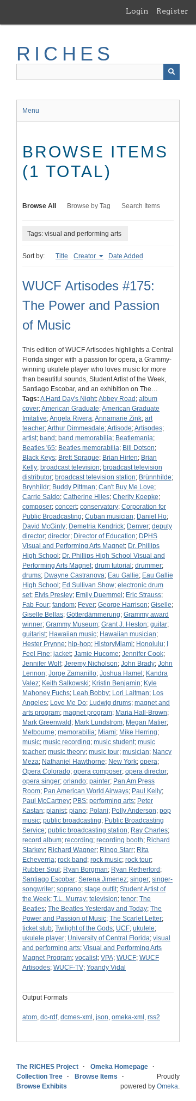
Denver (138, 526)
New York (122, 761)
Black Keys (38, 457)
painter (99, 781)
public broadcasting (72, 820)
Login (137, 11)
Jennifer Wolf (41, 663)
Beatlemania (134, 438)
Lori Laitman (130, 693)
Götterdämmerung (93, 614)
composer (37, 506)
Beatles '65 (38, 448)
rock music (106, 859)
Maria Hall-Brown (141, 712)
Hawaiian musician (128, 634)
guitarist (34, 634)
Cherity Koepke (135, 497)
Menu (30, 110)
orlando (74, 781)
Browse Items (96, 1076)
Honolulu (149, 644)
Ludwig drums (110, 703)
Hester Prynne (43, 644)
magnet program (87, 712)
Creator (85, 256)
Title (62, 256)
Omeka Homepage (119, 1066)
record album (42, 840)
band (47, 438)
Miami (107, 732)
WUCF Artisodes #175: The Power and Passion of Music (91, 305)
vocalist (86, 958)
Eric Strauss (143, 595)
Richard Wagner (72, 850)
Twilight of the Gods (84, 928)
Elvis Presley (53, 595)
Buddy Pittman (73, 487)
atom (29, 1017)
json (102, 1017)
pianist (56, 810)
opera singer (41, 781)
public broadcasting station (87, 830)
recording (79, 840)
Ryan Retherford (135, 869)
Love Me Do (68, 703)
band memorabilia (85, 438)
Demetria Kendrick (96, 526)
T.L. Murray (69, 899)
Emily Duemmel (99, 595)
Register (172, 11)
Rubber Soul (41, 869)
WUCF (126, 958)
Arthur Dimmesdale (76, 428)
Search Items (140, 206)
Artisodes (148, 428)
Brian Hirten (120, 457)
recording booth (119, 840)
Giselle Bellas (42, 614)
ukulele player (43, 938)
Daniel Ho (152, 516)
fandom (63, 605)
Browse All (39, 206)
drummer (148, 565)
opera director (146, 771)
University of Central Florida (109, 938)
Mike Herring (138, 732)
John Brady (138, 663)
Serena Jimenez (102, 879)
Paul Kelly (147, 791)
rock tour (138, 859)
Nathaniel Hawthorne (73, 761)
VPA (107, 958)
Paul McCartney (46, 801)
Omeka (167, 1086)
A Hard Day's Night (68, 399)
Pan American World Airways (86, 791)
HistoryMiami (113, 644)
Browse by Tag (89, 206)
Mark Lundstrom (98, 722)
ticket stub (37, 928)
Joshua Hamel (121, 673)
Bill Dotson (138, 448)
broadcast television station (95, 477)
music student (114, 742)
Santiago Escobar (48, 879)
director (59, 536)
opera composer (98, 771)
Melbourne (38, 732)
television (103, 899)
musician (135, 752)
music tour (104, 752)
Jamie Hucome (96, 654)
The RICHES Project (47, 1066)
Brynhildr (35, 487)
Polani (98, 810)
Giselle (161, 605)
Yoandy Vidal (106, 967)
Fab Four (35, 605)
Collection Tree (39, 1076)
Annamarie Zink (118, 418)
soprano (69, 889)
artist (29, 438)
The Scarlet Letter (135, 918)
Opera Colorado (46, 771)
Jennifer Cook (142, 654)
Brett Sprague (78, 457)
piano (77, 810)
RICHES (65, 53)
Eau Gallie (123, 575)
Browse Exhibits (41, 1086)
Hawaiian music (72, 634)
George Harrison (123, 605)
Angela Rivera (71, 418)
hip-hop (79, 644)
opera (148, 761)
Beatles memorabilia (88, 448)
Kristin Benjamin (116, 683)
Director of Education (105, 536)
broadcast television (70, 467)
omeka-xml (128, 1017)
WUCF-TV (68, 967)
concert (66, 506)
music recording (66, 742)
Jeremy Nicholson (91, 663)
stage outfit (100, 889)
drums (31, 575)
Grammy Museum (72, 624)
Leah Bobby (91, 693)
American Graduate (70, 408)
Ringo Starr (116, 850)
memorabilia (76, 732)
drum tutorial (113, 565)
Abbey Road (117, 399)
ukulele (144, 928)
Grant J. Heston (124, 624)
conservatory (99, 506)
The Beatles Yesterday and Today (97, 909)
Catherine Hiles (86, 497)
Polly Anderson (134, 810)
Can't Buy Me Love (126, 487)
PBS (79, 801)
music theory (66, 752)
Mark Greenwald (46, 722)
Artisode (119, 428)
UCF (123, 928)
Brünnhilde (155, 477)
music (31, 742)
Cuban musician (109, 516)
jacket (62, 654)
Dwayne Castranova (74, 575)
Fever (86, 605)
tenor (128, 899)
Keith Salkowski (65, 683)
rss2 (154, 1017)
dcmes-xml (76, 1017)
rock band (72, 859)
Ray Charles (149, 830)
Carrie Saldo (41, 497)
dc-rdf (48, 1017)
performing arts (111, 801)
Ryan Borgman (85, 869)
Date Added (125, 256)
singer (139, 879)
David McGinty (43, 526)
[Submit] (171, 72)
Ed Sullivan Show (88, 585)
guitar (158, 624)
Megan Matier (146, 722)
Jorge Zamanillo (72, 673)
